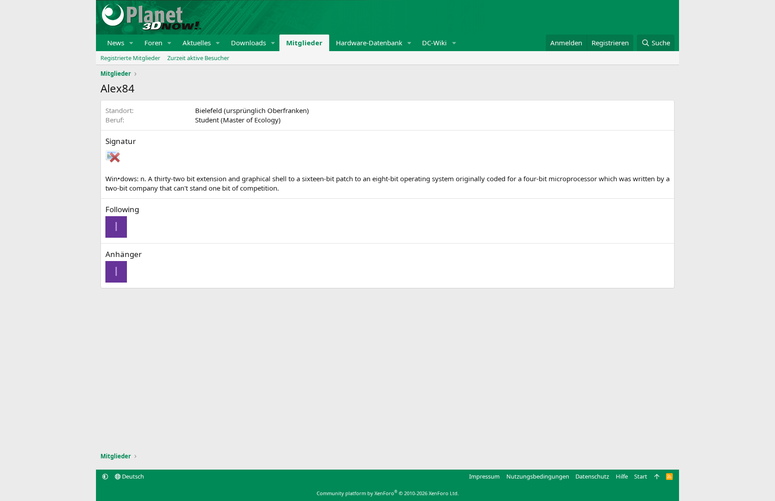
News (115, 42)
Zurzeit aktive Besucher (198, 58)
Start (640, 476)
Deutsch (132, 476)
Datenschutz (592, 476)
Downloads (248, 42)
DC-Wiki (434, 42)
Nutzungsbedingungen (537, 476)
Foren (153, 42)
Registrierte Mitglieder (130, 58)
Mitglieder (304, 42)
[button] (131, 43)
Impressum (484, 476)
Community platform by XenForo (388, 493)
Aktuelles (197, 42)
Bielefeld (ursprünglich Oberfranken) (252, 110)
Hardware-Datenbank (369, 42)
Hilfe (622, 476)
